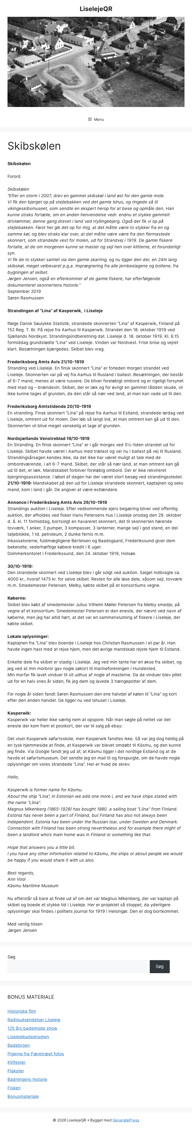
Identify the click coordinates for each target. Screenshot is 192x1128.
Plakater (16, 1070)
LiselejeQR (96, 9)
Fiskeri (14, 1087)
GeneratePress (125, 1120)
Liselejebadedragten (28, 1036)
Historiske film (22, 1011)
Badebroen (19, 1045)
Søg (11, 956)
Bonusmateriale (23, 1096)
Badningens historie (27, 1079)
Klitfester (17, 1062)
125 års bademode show (32, 1028)
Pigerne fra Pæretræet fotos (36, 1053)
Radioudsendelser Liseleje (34, 1019)
